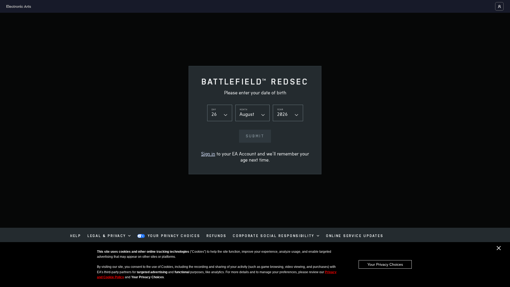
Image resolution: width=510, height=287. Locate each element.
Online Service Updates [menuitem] (354, 236)
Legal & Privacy (106, 236)
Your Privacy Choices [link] (174, 236)
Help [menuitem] (75, 236)
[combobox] (219, 113)
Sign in (208, 154)
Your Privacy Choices (385, 264)
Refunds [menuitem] (216, 236)
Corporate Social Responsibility (273, 236)
